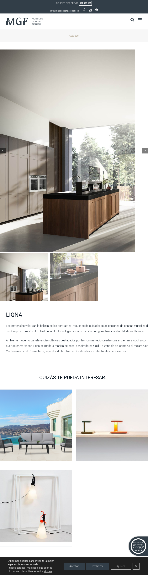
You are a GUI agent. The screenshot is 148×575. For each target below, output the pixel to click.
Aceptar (74, 566)
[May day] (36, 472)
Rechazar (97, 566)
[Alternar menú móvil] (140, 20)
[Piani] (112, 392)
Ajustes (120, 566)
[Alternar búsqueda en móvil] (132, 20)
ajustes (48, 571)
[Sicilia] (36, 392)
